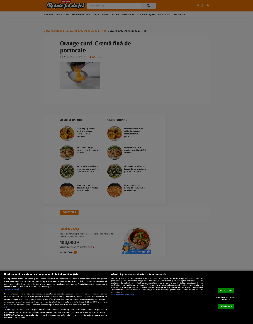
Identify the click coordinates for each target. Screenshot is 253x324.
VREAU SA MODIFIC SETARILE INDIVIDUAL (226, 298)
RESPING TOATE (226, 306)
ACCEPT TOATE (226, 291)
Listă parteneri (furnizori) (122, 295)
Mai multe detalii (12, 289)
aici (5, 307)
